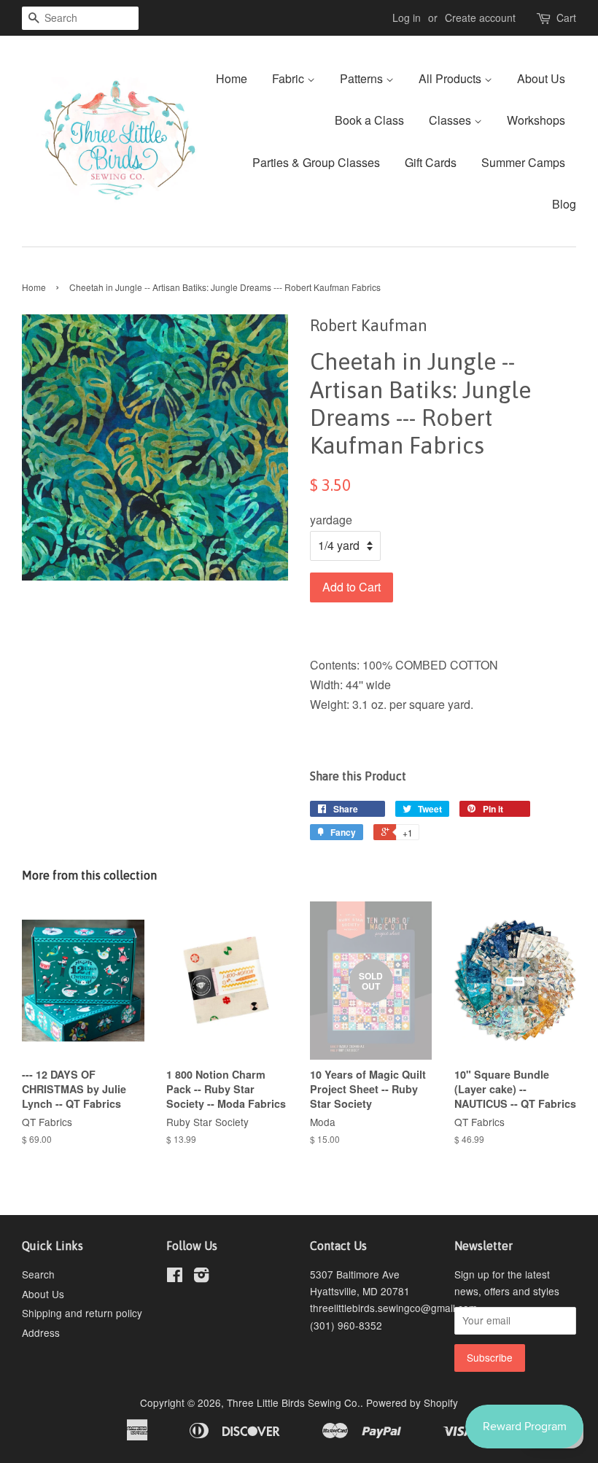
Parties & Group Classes (316, 162)
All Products (451, 78)
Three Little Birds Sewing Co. (293, 1402)
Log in (406, 17)
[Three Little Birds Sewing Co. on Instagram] (201, 1277)
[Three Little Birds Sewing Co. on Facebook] (174, 1277)
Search (38, 1274)
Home (231, 78)
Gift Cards (431, 162)
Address (41, 1332)
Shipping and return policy (82, 1312)
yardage (331, 519)
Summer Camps (523, 162)
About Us (541, 78)
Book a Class (369, 120)
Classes (451, 120)
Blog (564, 203)
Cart (566, 17)
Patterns (363, 78)
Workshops (536, 120)
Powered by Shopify (412, 1402)
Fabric (289, 78)
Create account (480, 17)
